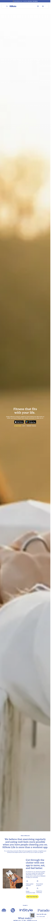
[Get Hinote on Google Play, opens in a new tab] (30, 422)
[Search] (6, 6)
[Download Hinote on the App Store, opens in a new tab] (19, 422)
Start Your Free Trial (31, 896)
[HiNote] (13, 6)
